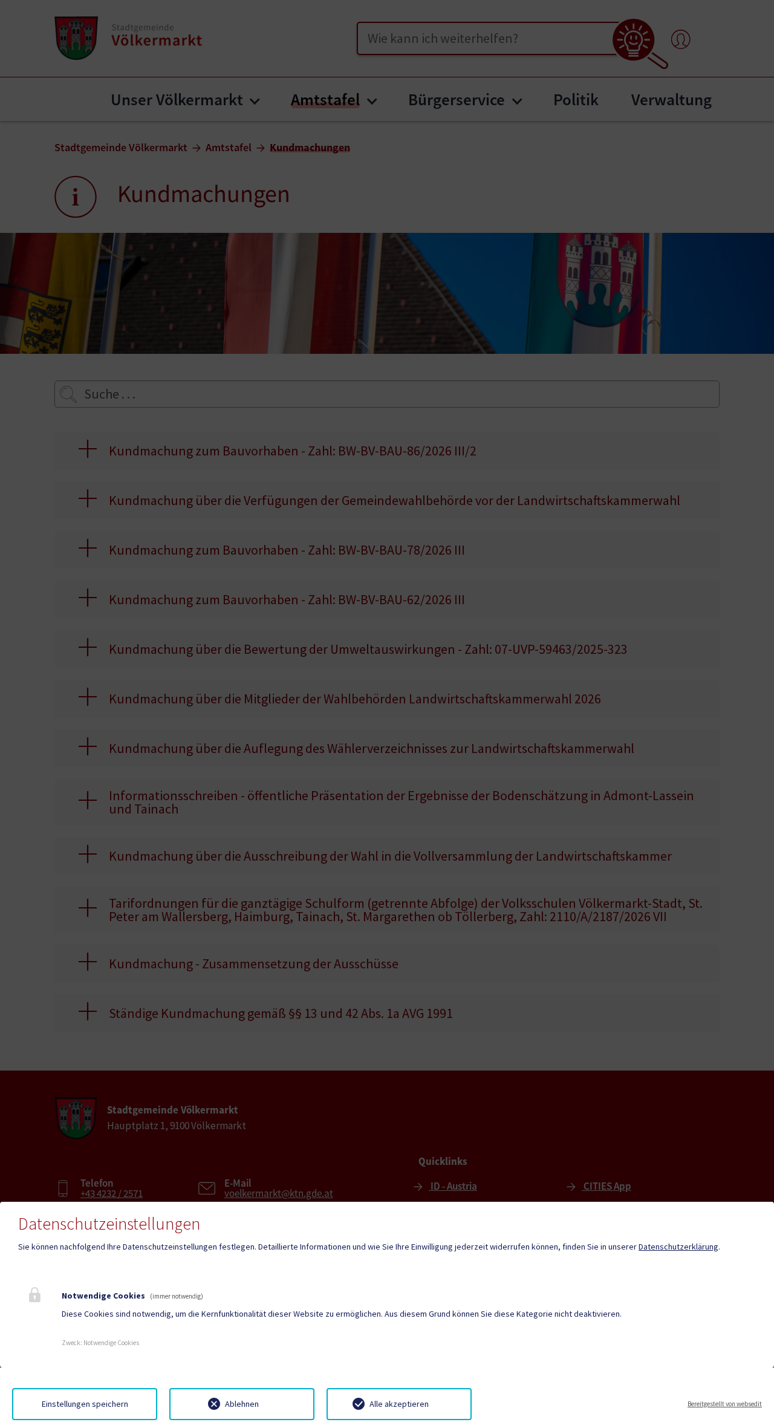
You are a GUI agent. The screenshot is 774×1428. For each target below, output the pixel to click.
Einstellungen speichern (85, 1403)
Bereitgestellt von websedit (725, 1404)
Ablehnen (242, 1403)
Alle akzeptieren (399, 1403)
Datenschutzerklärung (678, 1246)
